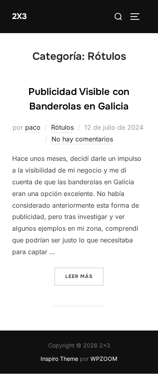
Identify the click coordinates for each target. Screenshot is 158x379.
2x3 (19, 16)
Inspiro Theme (59, 358)
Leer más (84, 276)
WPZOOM (103, 358)
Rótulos (62, 127)
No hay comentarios (82, 139)
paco (33, 127)
